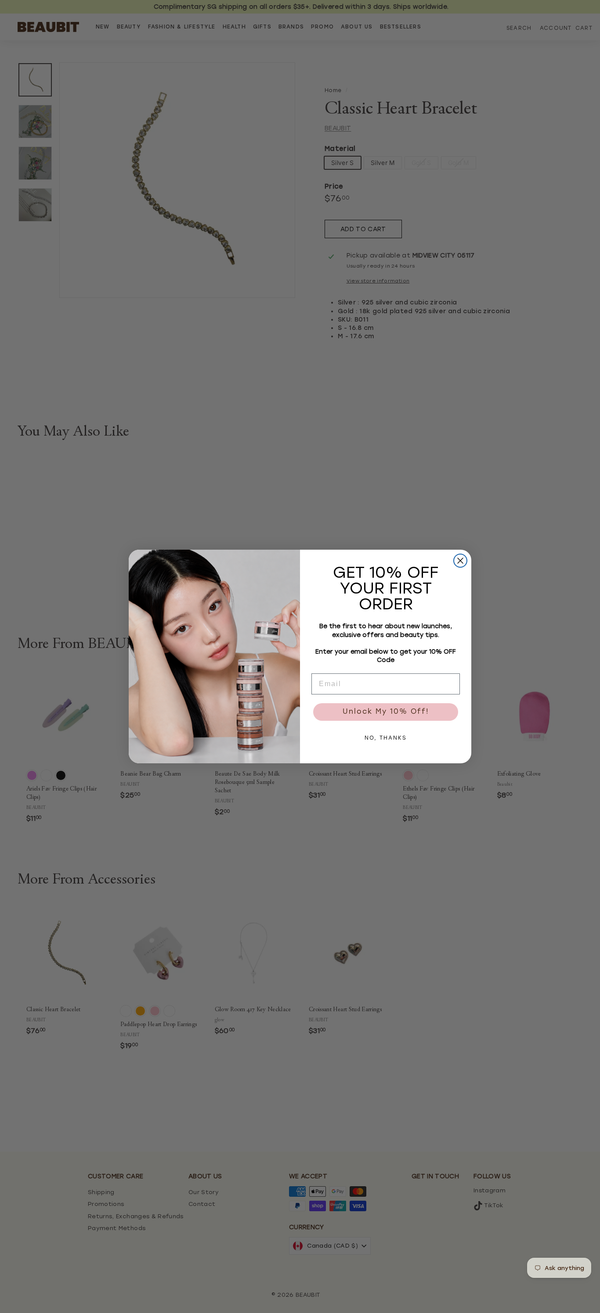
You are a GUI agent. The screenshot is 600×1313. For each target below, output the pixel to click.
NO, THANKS (386, 738)
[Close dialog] (460, 560)
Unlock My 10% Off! (386, 712)
